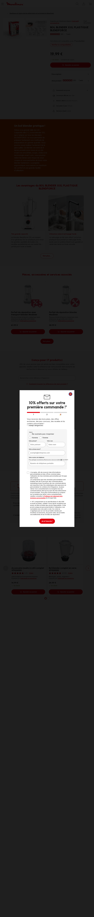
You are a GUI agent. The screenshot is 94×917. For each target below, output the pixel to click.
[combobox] (37, 444)
